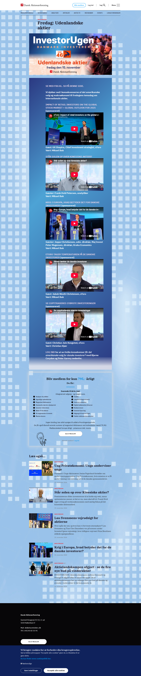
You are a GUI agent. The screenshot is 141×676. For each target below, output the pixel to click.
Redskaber (89, 13)
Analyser (54, 13)
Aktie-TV (77, 13)
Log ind (90, 5)
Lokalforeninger (113, 13)
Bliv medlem (79, 5)
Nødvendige (27, 663)
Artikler (66, 13)
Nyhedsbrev (42, 13)
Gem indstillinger (31, 670)
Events (99, 13)
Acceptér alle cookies (56, 670)
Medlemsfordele (27, 13)
